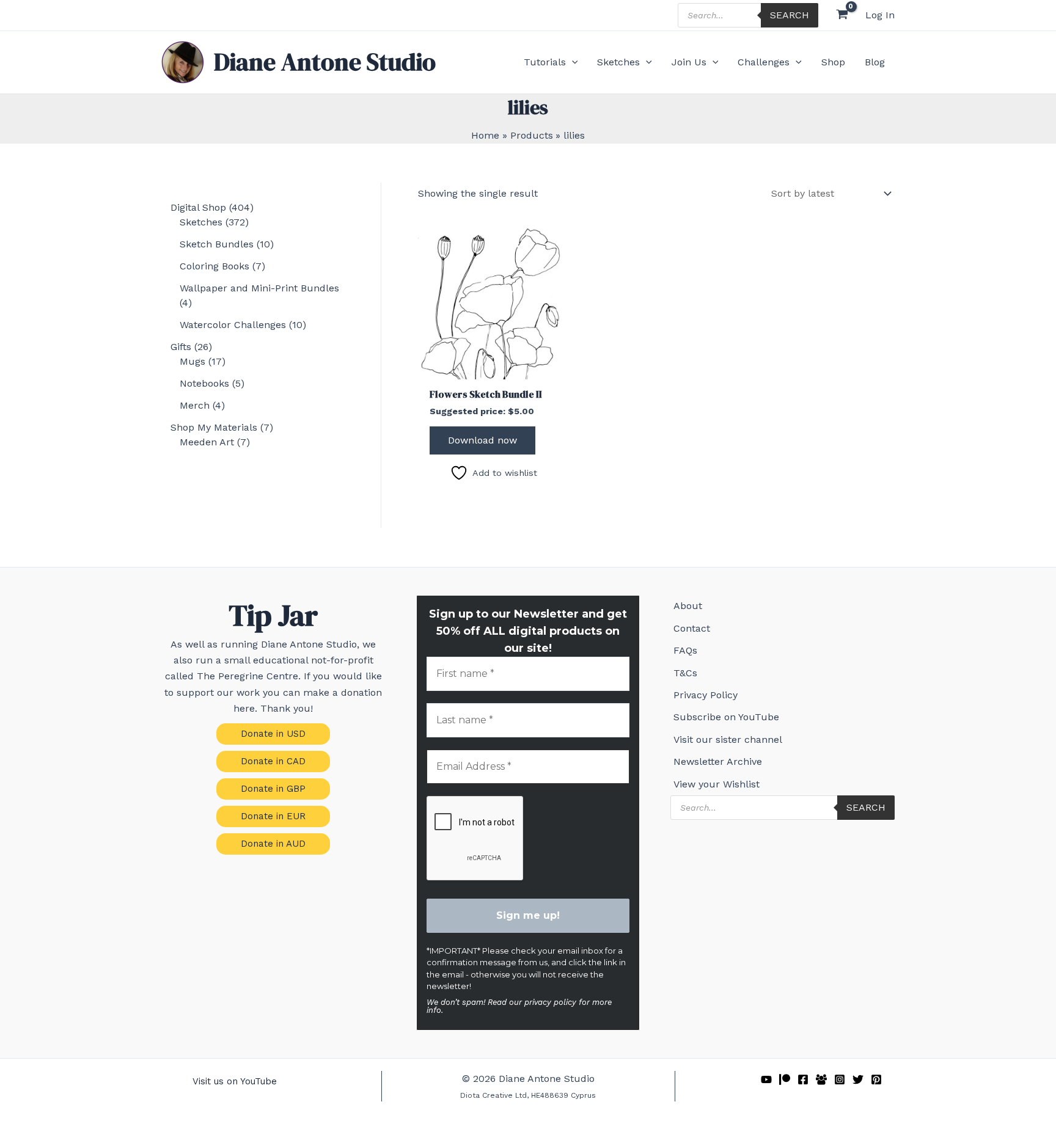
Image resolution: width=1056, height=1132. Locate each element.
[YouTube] (766, 1079)
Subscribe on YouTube (726, 717)
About (687, 606)
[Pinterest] (876, 1079)
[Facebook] (803, 1079)
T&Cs (685, 673)
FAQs (685, 650)
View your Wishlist (716, 784)
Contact (691, 628)
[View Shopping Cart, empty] (842, 15)
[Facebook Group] (821, 1079)
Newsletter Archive (717, 761)
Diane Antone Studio (325, 61)
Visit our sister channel (727, 739)
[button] (572, 62)
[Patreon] (784, 1079)
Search (789, 15)
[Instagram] (839, 1079)
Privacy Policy (705, 695)
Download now (482, 440)
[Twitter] (858, 1079)
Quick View (493, 367)
